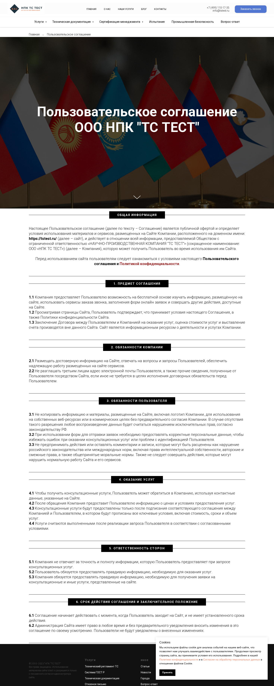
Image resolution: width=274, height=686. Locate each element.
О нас (107, 9)
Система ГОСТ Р (95, 672)
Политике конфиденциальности (178, 659)
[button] (251, 9)
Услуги (39, 22)
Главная (91, 9)
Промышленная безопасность (192, 22)
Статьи (145, 666)
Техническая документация (71, 22)
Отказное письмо (95, 684)
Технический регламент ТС (101, 666)
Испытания (157, 22)
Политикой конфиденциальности (149, 264)
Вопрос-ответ (230, 22)
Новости (146, 672)
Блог (144, 9)
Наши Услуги (126, 9)
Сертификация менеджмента (120, 22)
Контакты (160, 9)
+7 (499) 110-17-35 (218, 7)
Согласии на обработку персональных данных (231, 659)
